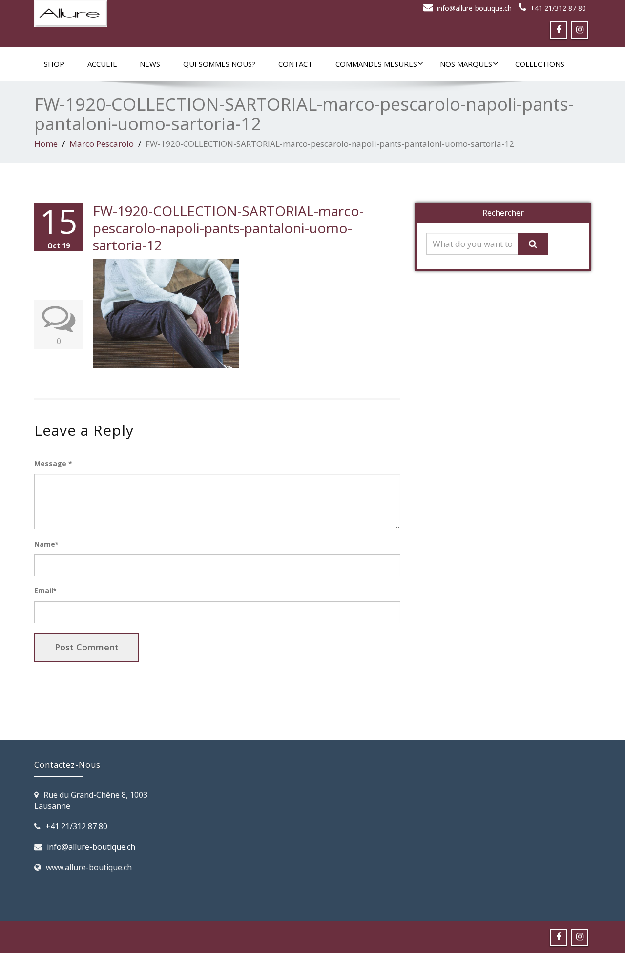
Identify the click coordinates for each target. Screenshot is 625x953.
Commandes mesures (376, 64)
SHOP (54, 64)
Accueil (102, 64)
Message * (53, 463)
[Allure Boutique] (169, 13)
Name (46, 543)
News (150, 64)
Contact (295, 64)
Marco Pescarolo (101, 143)
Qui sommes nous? (219, 64)
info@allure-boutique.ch (474, 8)
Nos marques (466, 64)
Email (45, 590)
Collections (539, 64)
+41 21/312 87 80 (558, 8)
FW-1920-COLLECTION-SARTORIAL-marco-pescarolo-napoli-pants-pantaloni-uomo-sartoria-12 (228, 228)
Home (46, 143)
